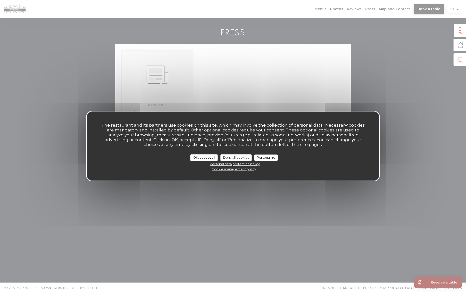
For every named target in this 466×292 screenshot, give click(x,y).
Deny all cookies (236, 157)
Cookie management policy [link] (234, 169)
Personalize (266, 157)
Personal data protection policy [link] (235, 164)
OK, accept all (204, 157)
